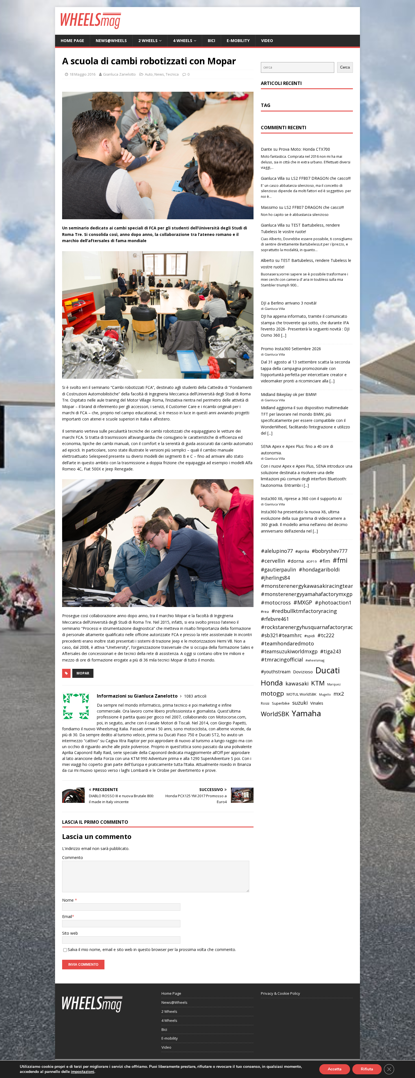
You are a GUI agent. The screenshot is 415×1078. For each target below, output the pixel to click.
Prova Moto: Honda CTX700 (304, 149)
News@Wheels (111, 40)
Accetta (335, 1069)
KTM (318, 683)
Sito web (70, 933)
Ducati (327, 670)
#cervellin (273, 560)
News (159, 74)
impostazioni (82, 1071)
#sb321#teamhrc (281, 635)
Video (267, 40)
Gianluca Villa (273, 178)
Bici (211, 40)
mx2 (338, 693)
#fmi (340, 560)
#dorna (295, 561)
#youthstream (275, 672)
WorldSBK (275, 714)
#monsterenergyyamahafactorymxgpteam (313, 594)
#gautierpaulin (278, 569)
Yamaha (306, 713)
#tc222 (325, 635)
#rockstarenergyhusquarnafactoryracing (311, 627)
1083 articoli (195, 696)
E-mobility (238, 40)
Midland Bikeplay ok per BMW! (288, 394)
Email (67, 916)
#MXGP (302, 602)
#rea (265, 611)
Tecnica (172, 74)
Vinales (316, 703)
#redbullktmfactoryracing (304, 611)
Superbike (281, 703)
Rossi (265, 703)
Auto (149, 74)
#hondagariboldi (319, 569)
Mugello (325, 694)
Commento (72, 857)
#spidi (309, 635)
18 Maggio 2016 (82, 74)
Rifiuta (367, 1069)
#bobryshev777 (330, 551)
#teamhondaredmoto (287, 643)
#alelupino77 (277, 550)
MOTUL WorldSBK (301, 694)
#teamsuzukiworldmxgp (289, 651)
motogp (272, 693)
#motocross (276, 602)
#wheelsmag (314, 660)
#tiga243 (330, 651)
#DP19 (311, 561)
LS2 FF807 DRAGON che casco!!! (321, 178)
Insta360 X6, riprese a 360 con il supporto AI (301, 498)
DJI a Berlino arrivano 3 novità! (288, 303)
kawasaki (297, 683)
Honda (272, 682)
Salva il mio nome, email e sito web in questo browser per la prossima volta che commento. (152, 949)
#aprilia (302, 551)
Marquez (334, 684)
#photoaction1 (333, 602)
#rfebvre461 (275, 619)
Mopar (83, 673)
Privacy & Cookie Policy (280, 993)
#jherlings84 (275, 578)
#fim (324, 561)
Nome (68, 900)
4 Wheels (182, 40)
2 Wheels (148, 40)
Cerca (345, 67)
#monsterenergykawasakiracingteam (308, 585)
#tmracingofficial (282, 659)
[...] (283, 335)
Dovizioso (303, 671)
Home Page (72, 40)
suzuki (300, 702)
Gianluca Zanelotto (119, 74)
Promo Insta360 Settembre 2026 (291, 348)
